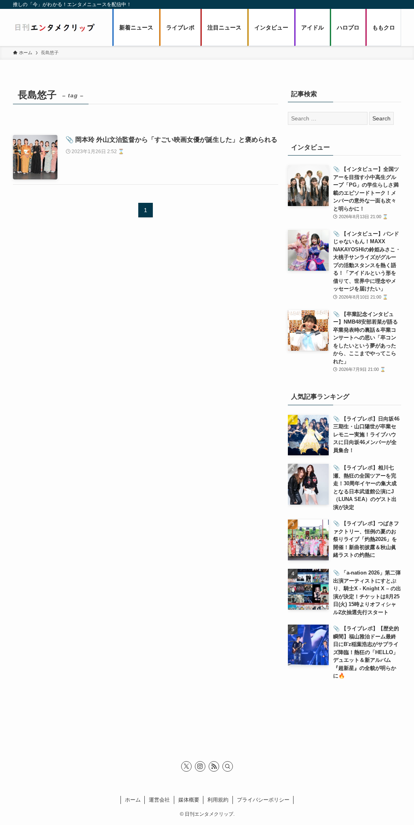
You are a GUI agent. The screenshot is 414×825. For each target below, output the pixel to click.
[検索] (227, 766)
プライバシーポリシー (263, 800)
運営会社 (159, 800)
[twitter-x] (186, 766)
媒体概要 (188, 800)
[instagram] (200, 766)
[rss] (214, 766)
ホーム (133, 800)
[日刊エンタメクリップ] (54, 27)
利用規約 (217, 800)
